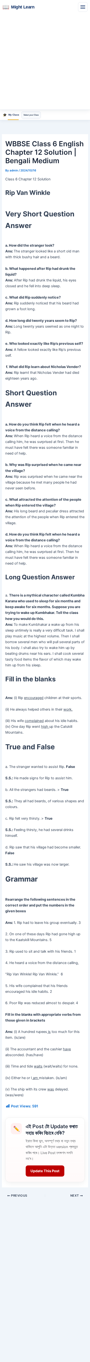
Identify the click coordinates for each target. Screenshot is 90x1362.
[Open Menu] (83, 7)
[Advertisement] (45, 61)
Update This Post (45, 1171)
